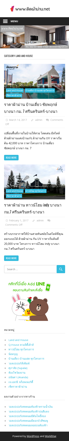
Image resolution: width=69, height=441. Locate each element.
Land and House (14, 90)
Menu (14, 21)
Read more (11, 157)
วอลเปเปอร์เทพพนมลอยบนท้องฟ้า (27, 425)
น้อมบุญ (13, 354)
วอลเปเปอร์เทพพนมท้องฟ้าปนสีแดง (28, 411)
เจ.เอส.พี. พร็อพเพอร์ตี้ (20, 382)
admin (38, 120)
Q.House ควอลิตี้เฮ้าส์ (21, 344)
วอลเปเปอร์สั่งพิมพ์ (19, 363)
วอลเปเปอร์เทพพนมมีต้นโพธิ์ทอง (27, 416)
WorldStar (50, 436)
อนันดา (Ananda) (18, 377)
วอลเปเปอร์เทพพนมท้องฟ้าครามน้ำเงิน (30, 406)
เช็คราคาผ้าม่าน (13, 95)
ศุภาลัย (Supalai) (17, 368)
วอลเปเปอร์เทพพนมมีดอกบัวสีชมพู (28, 420)
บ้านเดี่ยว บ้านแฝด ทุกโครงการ (39, 90)
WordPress (33, 436)
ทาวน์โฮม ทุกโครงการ (35, 190)
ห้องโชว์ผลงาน (16, 372)
